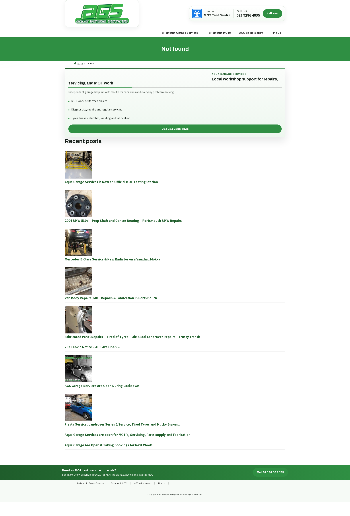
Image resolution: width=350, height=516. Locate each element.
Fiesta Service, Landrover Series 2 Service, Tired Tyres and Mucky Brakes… (123, 424)
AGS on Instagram (142, 483)
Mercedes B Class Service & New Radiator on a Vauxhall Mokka (112, 259)
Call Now (272, 13)
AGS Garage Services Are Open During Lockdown (102, 385)
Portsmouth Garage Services (90, 483)
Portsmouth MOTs (119, 483)
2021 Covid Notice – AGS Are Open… (92, 347)
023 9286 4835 (248, 15)
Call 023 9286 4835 (175, 128)
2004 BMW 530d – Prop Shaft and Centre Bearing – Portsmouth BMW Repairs (123, 220)
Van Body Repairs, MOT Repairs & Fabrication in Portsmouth (111, 298)
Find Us (161, 483)
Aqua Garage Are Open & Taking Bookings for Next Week (108, 445)
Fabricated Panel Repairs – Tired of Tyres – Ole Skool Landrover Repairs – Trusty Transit (133, 336)
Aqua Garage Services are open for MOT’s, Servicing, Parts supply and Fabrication (127, 434)
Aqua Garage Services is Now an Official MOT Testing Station (111, 182)
